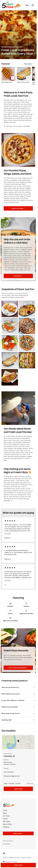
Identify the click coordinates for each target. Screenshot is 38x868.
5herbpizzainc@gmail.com (12, 776)
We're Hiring (7, 824)
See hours (30, 783)
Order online (18, 789)
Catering (6, 827)
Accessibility (6, 844)
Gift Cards (6, 821)
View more (7, 533)
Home (5, 810)
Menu (27, 5)
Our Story (6, 816)
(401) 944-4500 (9, 772)
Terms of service (8, 841)
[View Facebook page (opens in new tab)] (4, 853)
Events (5, 819)
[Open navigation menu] (33, 5)
